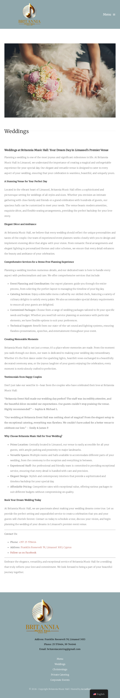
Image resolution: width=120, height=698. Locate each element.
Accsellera (86, 689)
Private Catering (60, 674)
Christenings (60, 669)
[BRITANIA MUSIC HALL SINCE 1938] (28, 3)
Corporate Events (60, 679)
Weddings (60, 664)
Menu (60, 658)
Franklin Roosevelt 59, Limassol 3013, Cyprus (46, 547)
